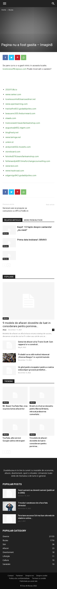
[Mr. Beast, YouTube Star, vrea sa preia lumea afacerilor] (15, 395)
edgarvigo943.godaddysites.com (20, 175)
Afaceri (5, 318)
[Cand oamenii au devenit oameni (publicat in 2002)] (9, 493)
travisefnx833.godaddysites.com (20, 108)
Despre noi (29, 575)
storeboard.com (12, 151)
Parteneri (19, 575)
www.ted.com (11, 166)
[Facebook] (5, 57)
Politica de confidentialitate (19, 578)
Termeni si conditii (39, 578)
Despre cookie (41, 575)
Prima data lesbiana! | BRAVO (32, 239)
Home (3, 10)
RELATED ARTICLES (12, 220)
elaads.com (10, 118)
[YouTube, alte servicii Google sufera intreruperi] (15, 427)
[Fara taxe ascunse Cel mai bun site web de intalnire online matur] (9, 518)
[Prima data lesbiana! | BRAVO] (9, 242)
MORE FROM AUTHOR (33, 220)
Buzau (11, 10)
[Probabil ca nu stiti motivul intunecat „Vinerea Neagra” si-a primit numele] (9, 357)
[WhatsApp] (23, 57)
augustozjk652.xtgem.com (17, 127)
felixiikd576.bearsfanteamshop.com (22, 156)
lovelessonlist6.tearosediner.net (20, 99)
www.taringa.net (13, 137)
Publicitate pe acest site (28, 581)
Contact (11, 575)
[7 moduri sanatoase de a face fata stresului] (9, 506)
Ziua (4, 330)
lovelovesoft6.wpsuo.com (15, 69)
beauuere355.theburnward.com (20, 113)
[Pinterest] (17, 57)
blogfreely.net (11, 132)
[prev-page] (4, 265)
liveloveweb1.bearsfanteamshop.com (22, 123)
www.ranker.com (13, 94)
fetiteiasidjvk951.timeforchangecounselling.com (27, 161)
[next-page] (8, 265)
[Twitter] (11, 57)
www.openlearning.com (16, 104)
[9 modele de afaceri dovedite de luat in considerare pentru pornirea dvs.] (28, 301)
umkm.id (9, 142)
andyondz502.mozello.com (18, 147)
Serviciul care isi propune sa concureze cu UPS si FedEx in (15, 209)
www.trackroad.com (14, 170)
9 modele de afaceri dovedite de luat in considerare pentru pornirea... (27, 324)
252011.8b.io (11, 89)
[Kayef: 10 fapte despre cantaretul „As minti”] (9, 230)
